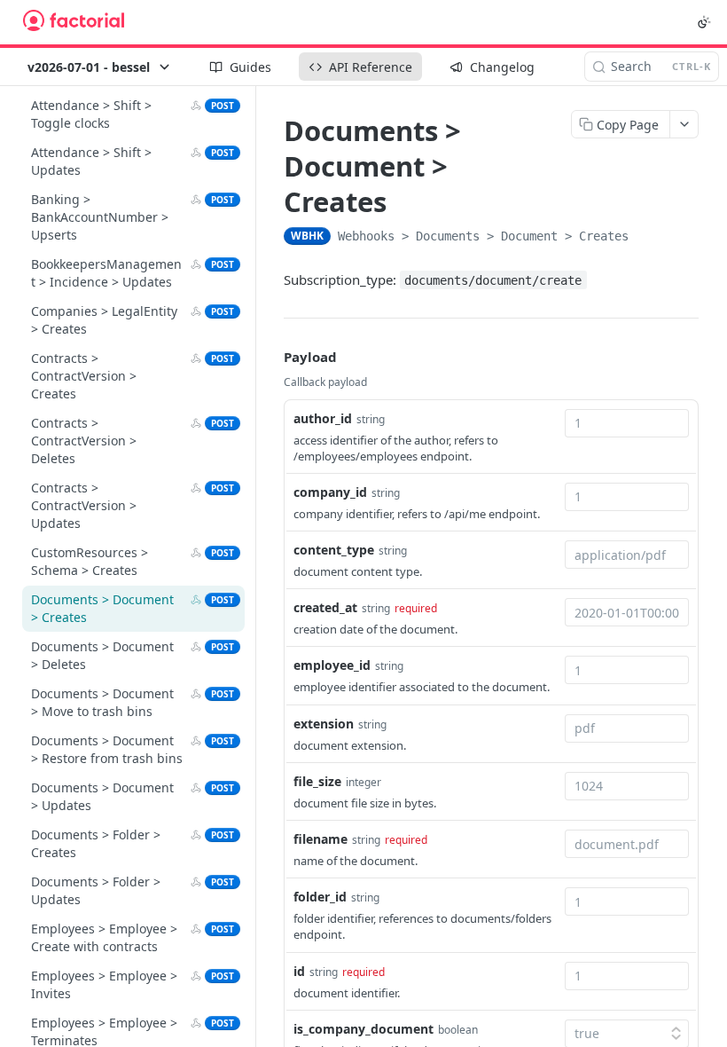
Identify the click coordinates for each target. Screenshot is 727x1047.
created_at (325, 607)
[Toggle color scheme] (704, 22)
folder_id (320, 896)
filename (320, 839)
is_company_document (363, 1028)
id (299, 971)
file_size (317, 781)
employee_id (332, 665)
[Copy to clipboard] (646, 237)
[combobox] (627, 423)
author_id (322, 418)
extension (323, 723)
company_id (330, 492)
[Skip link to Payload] (271, 356)
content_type (333, 549)
